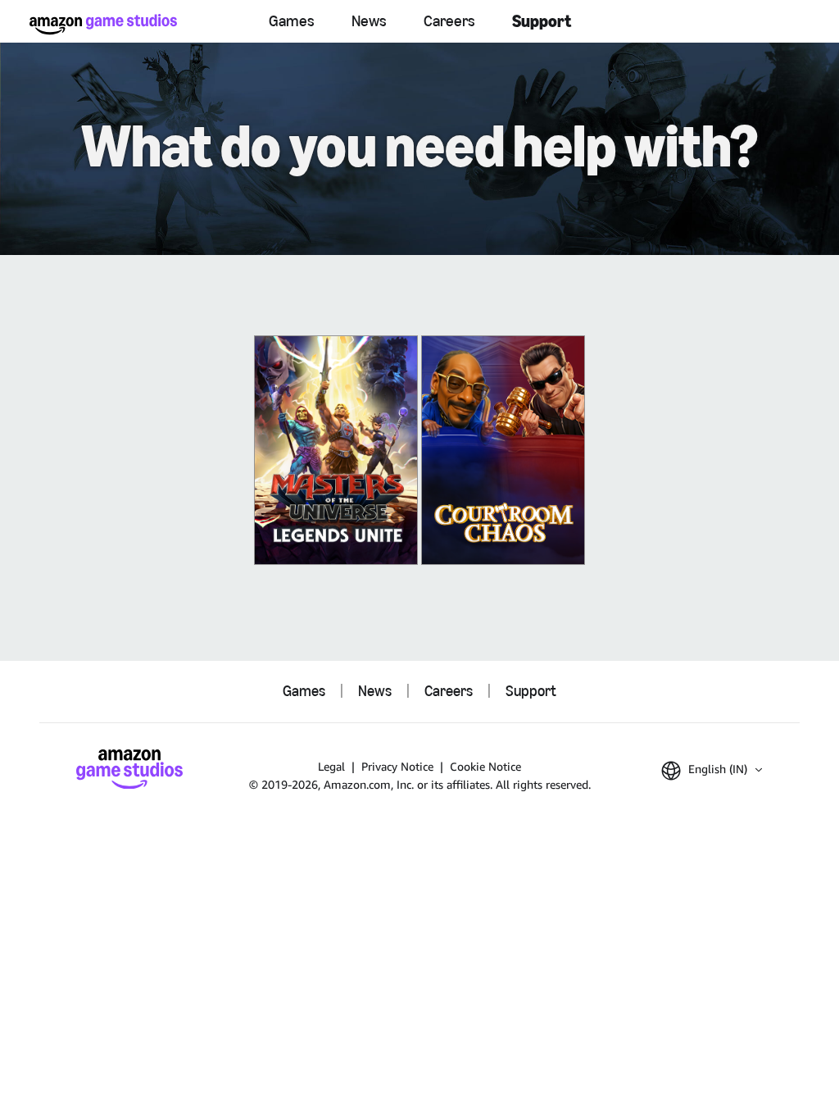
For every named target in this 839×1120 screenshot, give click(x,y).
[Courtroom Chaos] (503, 450)
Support (541, 21)
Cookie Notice (485, 766)
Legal (331, 766)
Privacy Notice (397, 766)
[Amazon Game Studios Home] (103, 24)
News (369, 20)
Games (292, 20)
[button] (711, 770)
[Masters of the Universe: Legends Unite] (336, 450)
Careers (449, 20)
